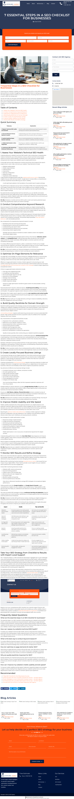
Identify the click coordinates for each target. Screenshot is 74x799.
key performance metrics (29, 461)
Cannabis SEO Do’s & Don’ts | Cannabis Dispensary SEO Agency (19, 682)
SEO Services (40, 3)
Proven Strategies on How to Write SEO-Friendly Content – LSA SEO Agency (22, 679)
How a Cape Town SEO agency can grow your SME (62, 112)
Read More (55, 114)
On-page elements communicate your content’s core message (17, 265)
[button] (5, 688)
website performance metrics (30, 177)
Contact (53, 3)
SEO (56, 776)
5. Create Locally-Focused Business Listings (14, 116)
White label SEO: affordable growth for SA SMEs (62, 123)
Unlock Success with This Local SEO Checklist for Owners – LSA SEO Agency (22, 677)
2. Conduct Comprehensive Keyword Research (15, 112)
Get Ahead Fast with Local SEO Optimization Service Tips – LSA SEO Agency (22, 680)
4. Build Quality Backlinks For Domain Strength (15, 115)
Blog (48, 3)
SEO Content (58, 782)
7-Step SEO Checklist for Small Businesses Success (16, 676)
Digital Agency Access (60, 116)
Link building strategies (7, 313)
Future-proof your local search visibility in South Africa (61, 133)
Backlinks (57, 779)
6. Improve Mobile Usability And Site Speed (14, 118)
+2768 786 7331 (67, 5)
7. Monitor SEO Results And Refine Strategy (14, 119)
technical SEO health (32, 572)
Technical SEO (58, 784)
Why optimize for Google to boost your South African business (62, 144)
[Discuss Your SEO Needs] (61, 3)
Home (28, 3)
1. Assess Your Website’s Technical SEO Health (15, 110)
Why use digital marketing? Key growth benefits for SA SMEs (61, 165)
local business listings (19, 362)
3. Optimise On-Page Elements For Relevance (15, 113)
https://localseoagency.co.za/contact (28, 610)
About (33, 3)
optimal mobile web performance (16, 412)
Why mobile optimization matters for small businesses (62, 154)
